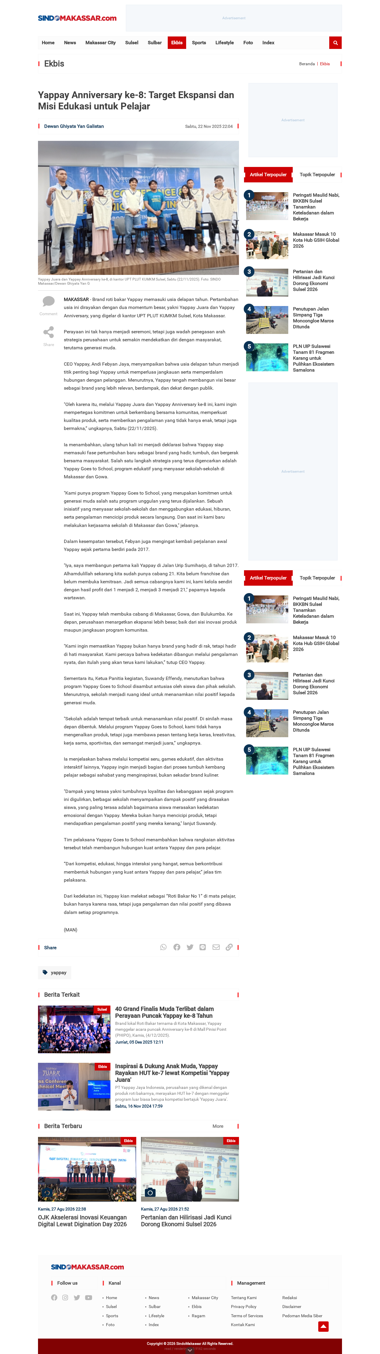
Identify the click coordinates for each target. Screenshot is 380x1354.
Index (268, 42)
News (70, 42)
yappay (58, 972)
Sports (199, 42)
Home (48, 42)
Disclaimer (291, 1306)
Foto (248, 42)
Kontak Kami (243, 1324)
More (218, 1126)
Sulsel (131, 42)
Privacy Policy (243, 1306)
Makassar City (101, 42)
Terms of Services (247, 1315)
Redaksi (289, 1297)
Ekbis (177, 42)
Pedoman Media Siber (302, 1315)
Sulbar (155, 42)
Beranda (307, 63)
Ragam (198, 1315)
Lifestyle (225, 42)
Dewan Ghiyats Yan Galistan (74, 126)
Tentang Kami (243, 1297)
